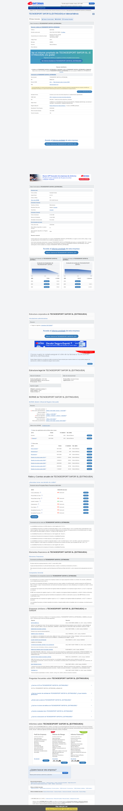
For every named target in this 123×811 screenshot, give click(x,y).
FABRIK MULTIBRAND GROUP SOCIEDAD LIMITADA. (42, 649)
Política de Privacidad (58, 798)
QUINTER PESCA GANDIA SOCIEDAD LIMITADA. (41, 657)
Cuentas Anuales (59, 783)
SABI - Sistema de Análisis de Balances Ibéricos (39, 783)
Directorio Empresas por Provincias (59, 10)
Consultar (55, 207)
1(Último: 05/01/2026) (51, 419)
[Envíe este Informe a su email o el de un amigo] (93, 14)
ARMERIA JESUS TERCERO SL (37, 633)
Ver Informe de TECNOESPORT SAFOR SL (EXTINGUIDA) (61, 809)
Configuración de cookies (74, 798)
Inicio (35, 10)
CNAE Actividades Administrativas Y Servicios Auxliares (49, 788)
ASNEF (49, 783)
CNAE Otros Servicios (35, 788)
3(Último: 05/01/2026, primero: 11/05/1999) (55, 410)
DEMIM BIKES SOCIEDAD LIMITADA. (38, 629)
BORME (53, 783)
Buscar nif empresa (42, 782)
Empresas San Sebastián (67, 791)
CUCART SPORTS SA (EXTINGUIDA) (38, 639)
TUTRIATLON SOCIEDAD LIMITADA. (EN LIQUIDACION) (42, 644)
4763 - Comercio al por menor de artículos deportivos (60, 97)
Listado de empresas (50, 782)
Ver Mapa (63, 32)
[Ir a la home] (36, 3)
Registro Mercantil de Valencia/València (57, 105)
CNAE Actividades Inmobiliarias (79, 788)
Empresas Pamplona (58, 791)
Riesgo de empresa (34, 782)
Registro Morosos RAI (72, 782)
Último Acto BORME (35, 200)
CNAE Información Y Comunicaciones (66, 788)
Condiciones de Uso (49, 798)
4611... (51, 82)
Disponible (47, 281)
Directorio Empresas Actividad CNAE (44, 10)
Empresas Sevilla (75, 791)
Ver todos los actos (46, 425)
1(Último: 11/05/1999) (51, 414)
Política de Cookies (65, 798)
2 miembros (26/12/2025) (46, 325)
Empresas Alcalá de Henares (48, 791)
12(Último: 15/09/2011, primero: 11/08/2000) (56, 415)
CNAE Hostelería (89, 788)
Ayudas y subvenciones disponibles (61, 782)
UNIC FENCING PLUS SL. (36, 664)
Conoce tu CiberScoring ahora (84, 91)
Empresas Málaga (82, 791)
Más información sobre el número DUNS (61, 82)
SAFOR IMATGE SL (35, 622)
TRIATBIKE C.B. (34, 670)
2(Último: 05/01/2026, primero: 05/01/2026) (55, 420)
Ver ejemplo (36, 758)
